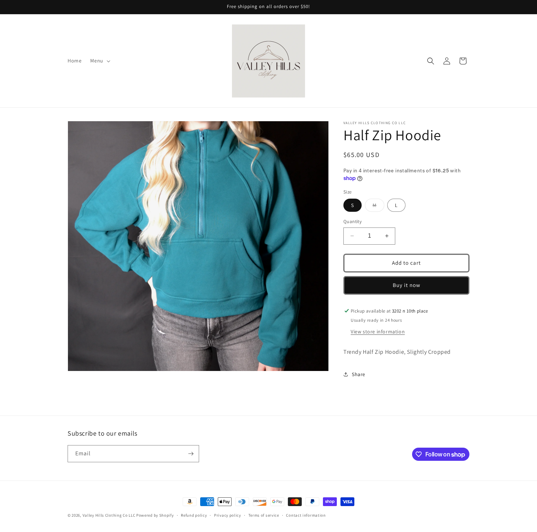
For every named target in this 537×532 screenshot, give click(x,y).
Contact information (305, 515)
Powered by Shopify (155, 515)
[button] (99, 60)
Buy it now (406, 285)
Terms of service (263, 515)
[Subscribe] (191, 453)
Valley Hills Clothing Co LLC (109, 515)
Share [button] (358, 374)
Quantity (352, 221)
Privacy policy (227, 515)
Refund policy (194, 515)
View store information (378, 331)
